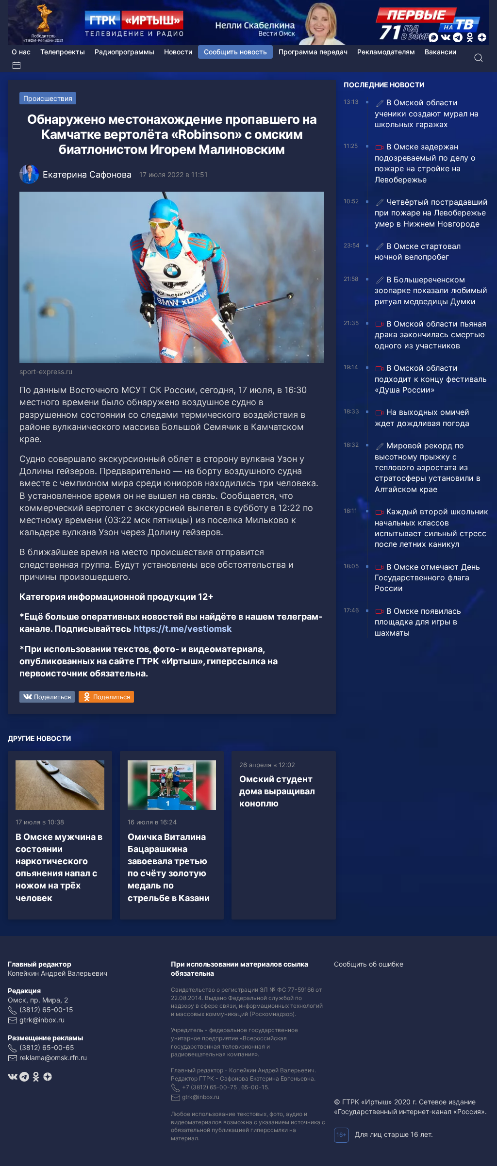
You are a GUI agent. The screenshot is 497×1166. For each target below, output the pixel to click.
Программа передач (313, 52)
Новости (178, 52)
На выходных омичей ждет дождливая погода (422, 417)
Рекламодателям (386, 52)
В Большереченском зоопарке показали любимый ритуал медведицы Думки (431, 290)
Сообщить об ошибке (368, 964)
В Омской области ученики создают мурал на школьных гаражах (427, 113)
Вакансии (440, 52)
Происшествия (47, 98)
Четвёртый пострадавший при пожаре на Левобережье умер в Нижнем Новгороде (431, 213)
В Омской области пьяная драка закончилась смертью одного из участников (430, 334)
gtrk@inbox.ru (42, 1020)
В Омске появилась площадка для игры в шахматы (418, 622)
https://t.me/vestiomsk (182, 629)
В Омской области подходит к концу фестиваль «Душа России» (431, 378)
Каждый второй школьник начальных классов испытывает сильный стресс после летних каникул (431, 528)
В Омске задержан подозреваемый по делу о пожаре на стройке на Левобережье (425, 163)
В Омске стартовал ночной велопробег (418, 251)
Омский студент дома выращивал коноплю (277, 791)
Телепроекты (62, 52)
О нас (21, 52)
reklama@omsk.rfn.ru (53, 1057)
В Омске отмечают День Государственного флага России (427, 577)
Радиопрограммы (124, 52)
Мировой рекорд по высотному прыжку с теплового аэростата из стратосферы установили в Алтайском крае (427, 467)
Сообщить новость (235, 52)
